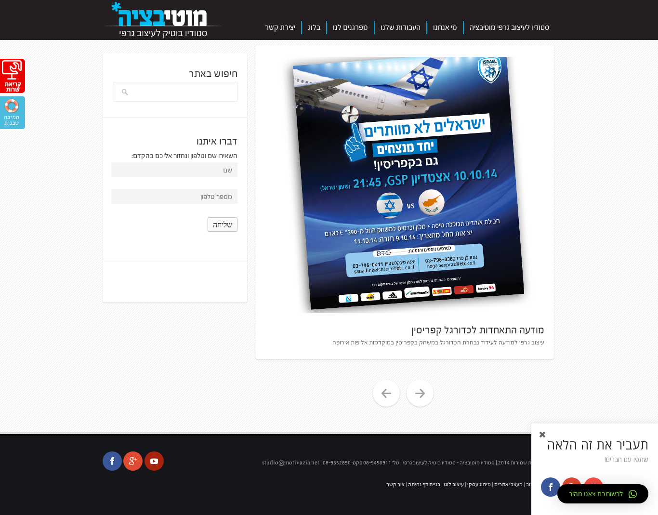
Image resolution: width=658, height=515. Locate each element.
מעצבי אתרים (508, 484)
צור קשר (395, 484)
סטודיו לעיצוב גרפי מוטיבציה (510, 27)
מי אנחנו (445, 27)
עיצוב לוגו (453, 484)
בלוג (314, 27)
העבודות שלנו (401, 27)
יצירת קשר (280, 27)
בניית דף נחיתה (423, 484)
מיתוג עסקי (479, 484)
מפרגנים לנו (350, 27)
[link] (13, 87)
